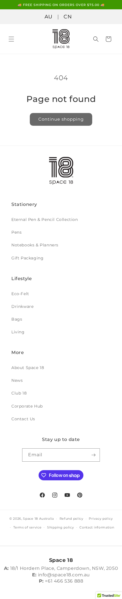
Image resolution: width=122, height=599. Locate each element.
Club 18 (19, 393)
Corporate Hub (27, 406)
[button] (11, 39)
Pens (16, 232)
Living (18, 331)
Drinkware (22, 306)
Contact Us (23, 418)
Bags (16, 319)
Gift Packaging (27, 258)
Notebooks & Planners (34, 245)
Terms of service (27, 527)
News (17, 380)
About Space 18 (27, 367)
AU (48, 17)
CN (68, 17)
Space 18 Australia (38, 519)
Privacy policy (101, 519)
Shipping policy (60, 527)
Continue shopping (61, 119)
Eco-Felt (20, 293)
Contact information (96, 527)
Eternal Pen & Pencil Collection (44, 219)
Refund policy (71, 519)
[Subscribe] (93, 455)
